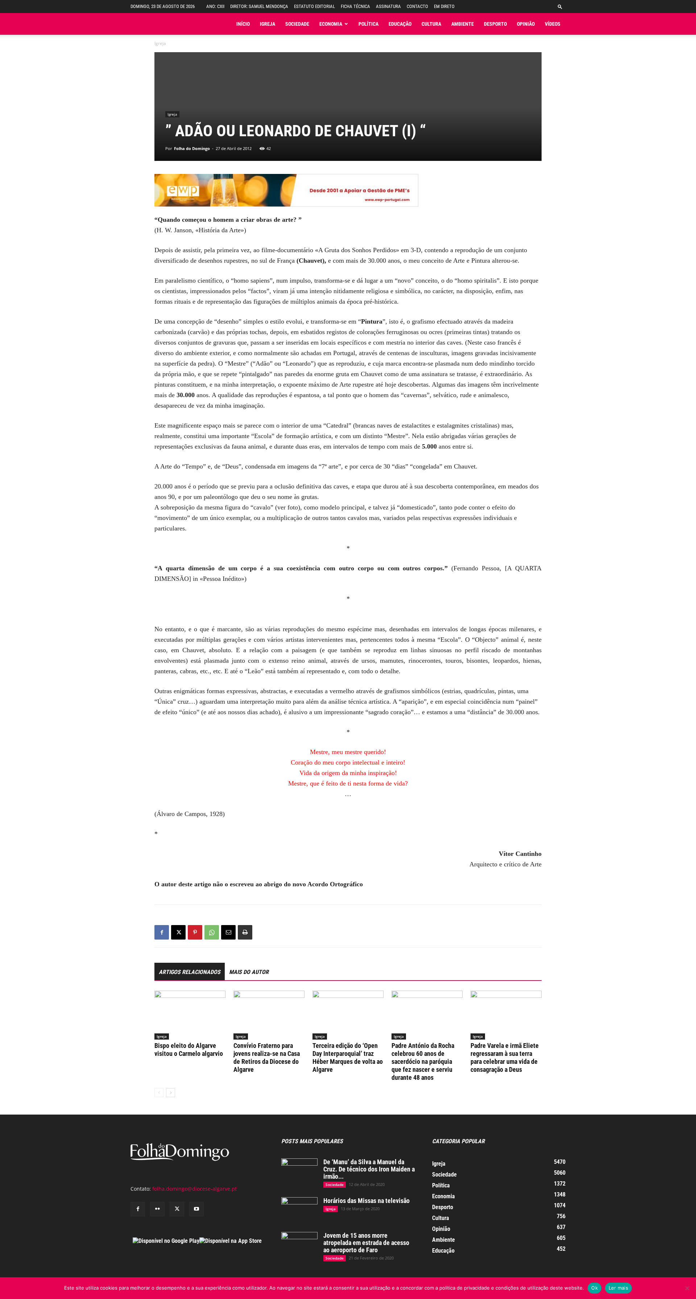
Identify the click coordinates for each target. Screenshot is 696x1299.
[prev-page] (158, 1092)
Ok (594, 1288)
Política (368, 24)
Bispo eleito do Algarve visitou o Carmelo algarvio (188, 1049)
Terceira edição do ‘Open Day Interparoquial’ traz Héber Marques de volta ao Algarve (347, 1057)
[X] (178, 932)
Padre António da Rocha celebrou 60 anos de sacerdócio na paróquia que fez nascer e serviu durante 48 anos (423, 1061)
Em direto (444, 6)
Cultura (431, 24)
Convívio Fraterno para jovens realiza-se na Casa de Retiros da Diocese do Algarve (266, 1057)
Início (243, 24)
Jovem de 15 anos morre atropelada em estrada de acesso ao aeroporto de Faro (366, 1243)
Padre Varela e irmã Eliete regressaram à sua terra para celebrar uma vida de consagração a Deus (505, 1057)
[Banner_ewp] (348, 190)
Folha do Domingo (192, 148)
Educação (400, 24)
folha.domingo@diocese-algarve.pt (194, 1188)
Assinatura (388, 6)
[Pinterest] (195, 932)
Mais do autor (249, 972)
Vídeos (552, 24)
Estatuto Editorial (314, 6)
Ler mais (618, 1288)
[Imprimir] (245, 932)
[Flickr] (157, 1209)
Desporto (495, 24)
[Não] (687, 1288)
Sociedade (297, 24)
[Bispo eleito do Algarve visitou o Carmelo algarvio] (189, 1015)
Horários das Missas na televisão (366, 1200)
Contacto (417, 6)
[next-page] (170, 1092)
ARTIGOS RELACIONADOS (189, 972)
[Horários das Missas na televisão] (299, 1210)
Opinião (526, 24)
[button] (560, 6)
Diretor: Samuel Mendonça (259, 6)
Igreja (267, 24)
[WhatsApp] (211, 932)
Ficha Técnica (355, 6)
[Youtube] (196, 1209)
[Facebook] (161, 932)
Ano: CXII (215, 6)
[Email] (228, 932)
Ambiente (462, 24)
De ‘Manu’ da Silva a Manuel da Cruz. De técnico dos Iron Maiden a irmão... (369, 1169)
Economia (330, 24)
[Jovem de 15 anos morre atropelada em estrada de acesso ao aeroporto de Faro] (299, 1244)
